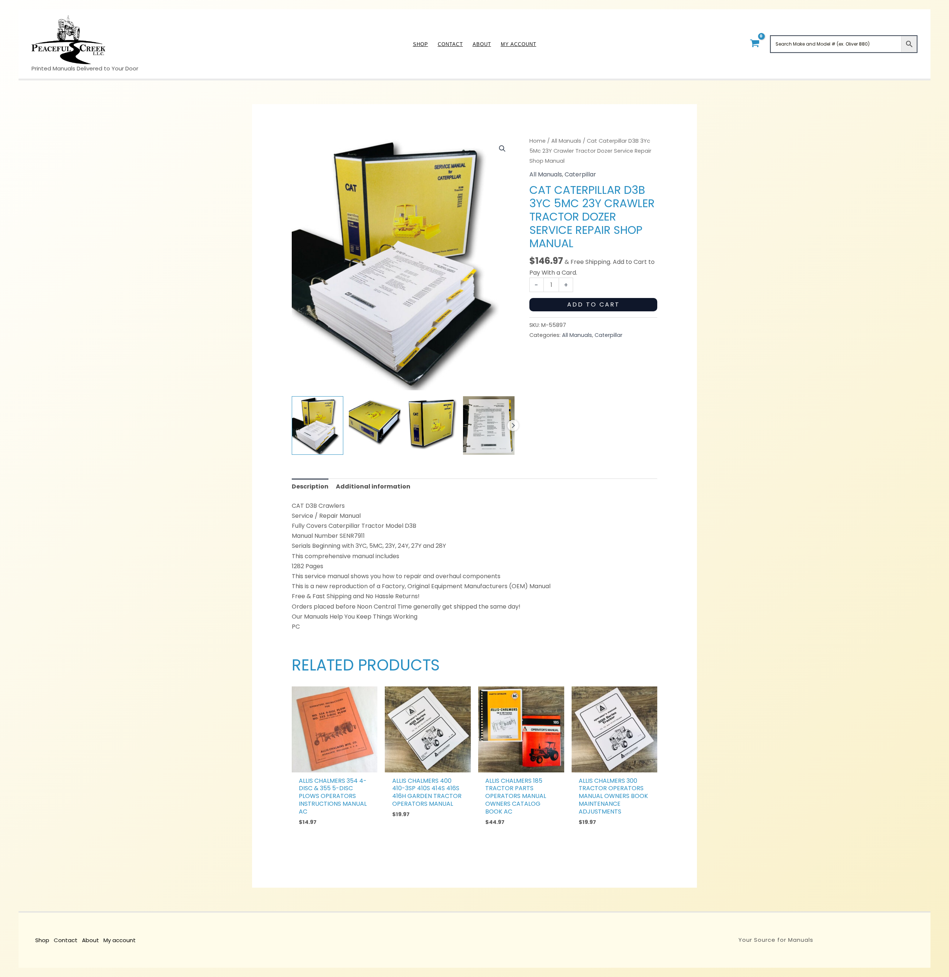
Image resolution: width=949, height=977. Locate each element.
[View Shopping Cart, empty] (755, 44)
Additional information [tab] (373, 486)
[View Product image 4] (489, 425)
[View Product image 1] (317, 425)
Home (537, 141)
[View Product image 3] (431, 422)
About (90, 940)
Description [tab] (310, 486)
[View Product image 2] (374, 422)
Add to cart (593, 304)
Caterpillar (580, 174)
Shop (42, 940)
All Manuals (566, 141)
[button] (502, 148)
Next (513, 425)
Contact (65, 940)
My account (119, 940)
